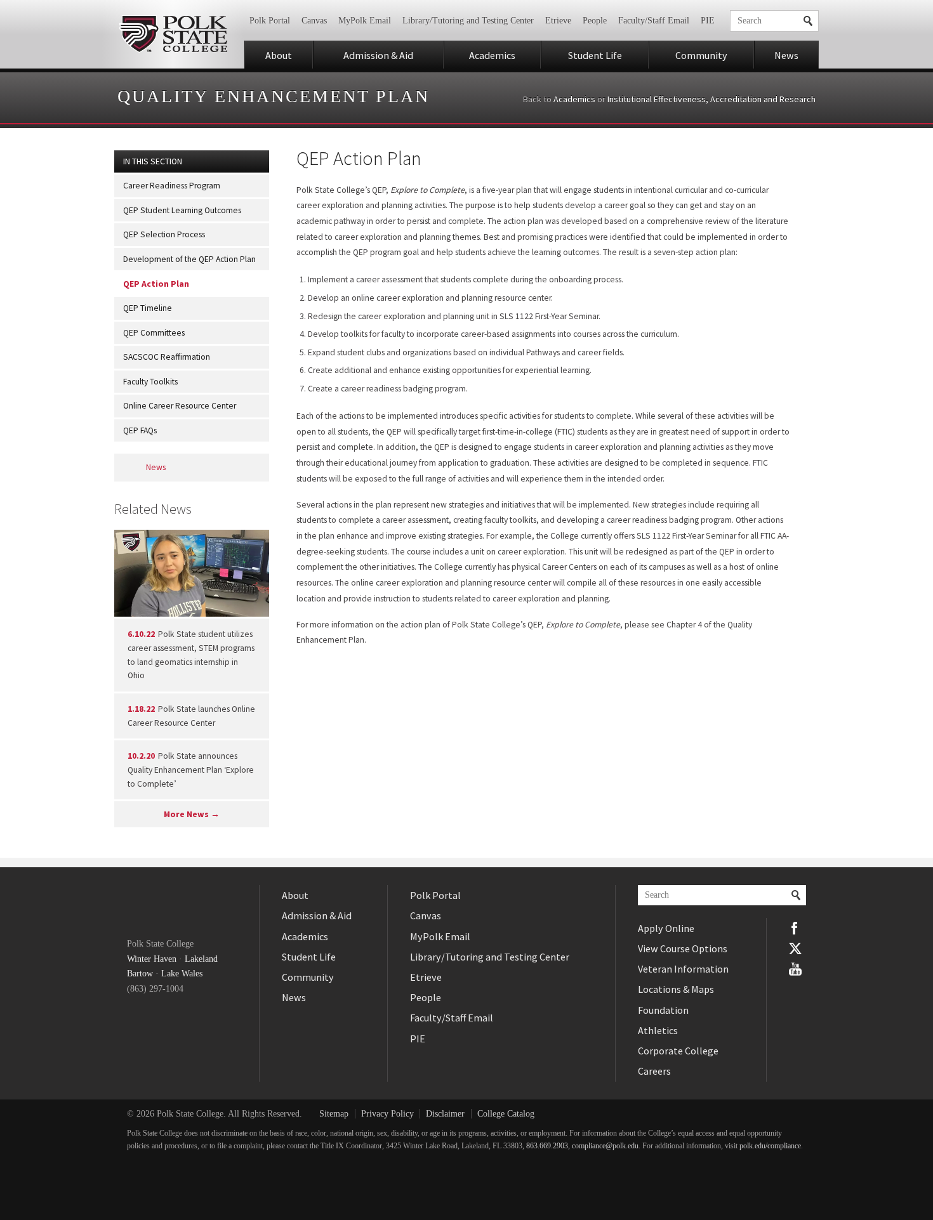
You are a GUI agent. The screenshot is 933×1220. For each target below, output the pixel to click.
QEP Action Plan (156, 284)
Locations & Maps (676, 989)
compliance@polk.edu (605, 1146)
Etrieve (558, 20)
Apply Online (666, 928)
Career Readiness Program (171, 185)
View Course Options (682, 948)
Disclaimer (445, 1113)
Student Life (595, 55)
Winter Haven (151, 959)
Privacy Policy (387, 1113)
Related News (153, 509)
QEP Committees (154, 332)
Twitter (795, 948)
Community (701, 55)
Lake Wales (181, 973)
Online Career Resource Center (179, 405)
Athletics (658, 1030)
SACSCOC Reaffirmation (166, 356)
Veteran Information (683, 968)
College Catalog (505, 1113)
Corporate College (678, 1050)
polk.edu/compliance (770, 1146)
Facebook (795, 928)
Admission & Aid (378, 55)
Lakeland (201, 959)
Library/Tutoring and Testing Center (468, 20)
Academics (492, 55)
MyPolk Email (364, 20)
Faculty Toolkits (150, 381)
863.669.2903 (547, 1146)
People (595, 20)
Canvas (314, 20)
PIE (708, 20)
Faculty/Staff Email (653, 20)
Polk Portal (269, 20)
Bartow (140, 973)
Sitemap (333, 1113)
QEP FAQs (140, 430)
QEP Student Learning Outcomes (182, 210)
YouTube (795, 969)
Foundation (663, 1010)
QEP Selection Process (164, 234)
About (278, 55)
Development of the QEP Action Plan (189, 259)
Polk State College (173, 34)
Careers (654, 1071)
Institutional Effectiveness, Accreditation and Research (711, 99)
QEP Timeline (147, 308)
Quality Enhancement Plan (273, 96)
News (786, 55)
